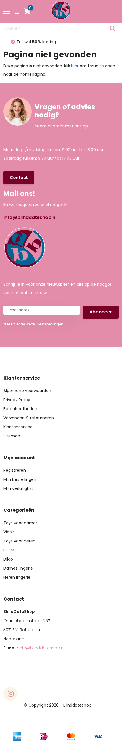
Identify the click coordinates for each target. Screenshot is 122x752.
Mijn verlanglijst (18, 488)
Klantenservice (18, 427)
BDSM (8, 550)
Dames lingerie (18, 568)
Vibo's (9, 532)
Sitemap (11, 436)
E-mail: (33, 648)
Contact (19, 177)
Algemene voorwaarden (27, 390)
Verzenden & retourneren (28, 418)
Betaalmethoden (20, 409)
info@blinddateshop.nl (29, 217)
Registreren (14, 470)
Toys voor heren (19, 541)
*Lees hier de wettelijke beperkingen (33, 324)
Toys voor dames (20, 523)
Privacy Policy (16, 400)
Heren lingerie (16, 577)
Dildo (8, 559)
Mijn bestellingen (19, 479)
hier (75, 66)
